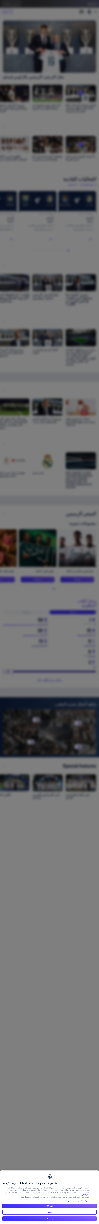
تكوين (49, 1212)
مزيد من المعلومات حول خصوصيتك (76, 1201)
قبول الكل (49, 1206)
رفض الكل (49, 1218)
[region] (49, 1197)
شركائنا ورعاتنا (83, 1195)
